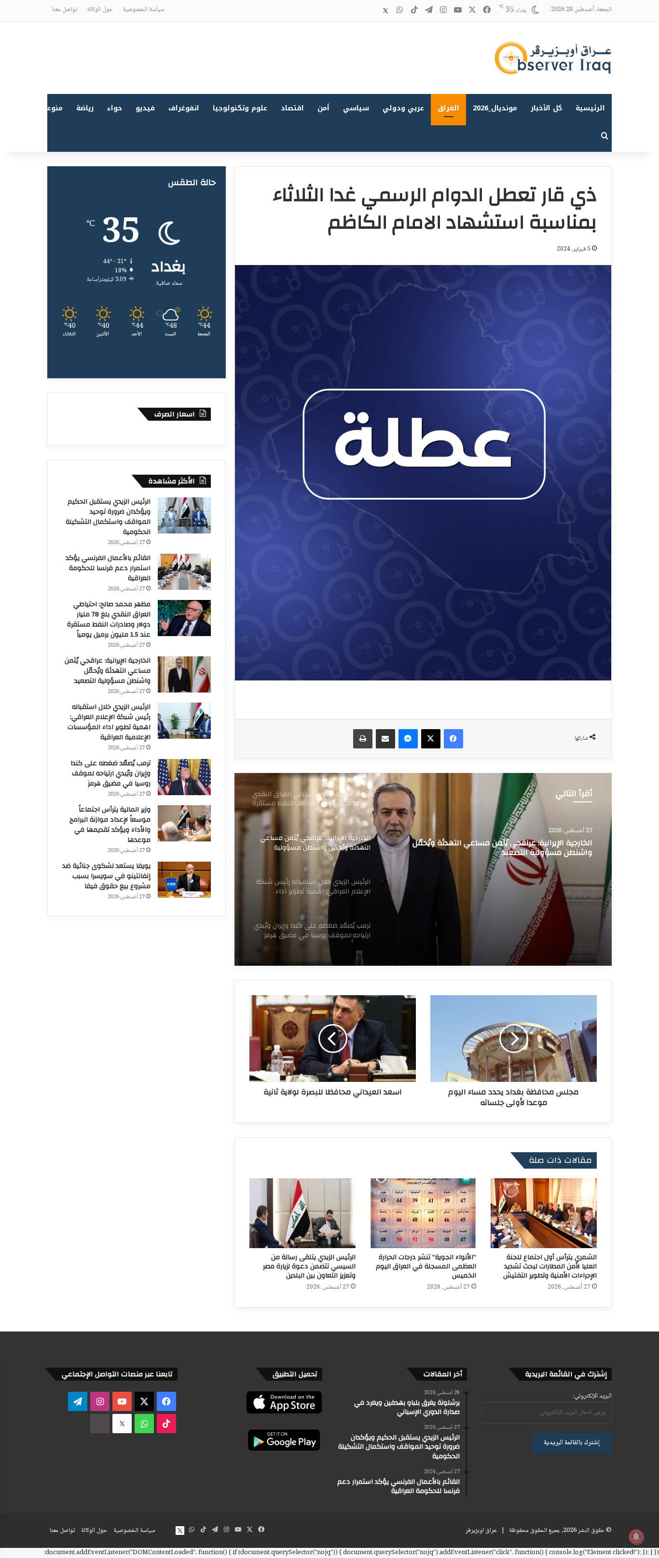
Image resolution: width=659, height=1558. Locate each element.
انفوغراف (183, 108)
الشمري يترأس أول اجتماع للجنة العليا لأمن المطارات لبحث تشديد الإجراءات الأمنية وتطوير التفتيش (550, 1266)
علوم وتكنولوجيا (240, 108)
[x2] (385, 10)
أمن (323, 108)
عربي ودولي (403, 108)
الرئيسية (590, 108)
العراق (448, 108)
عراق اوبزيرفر (481, 1530)
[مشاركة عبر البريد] (385, 738)
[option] (423, 869)
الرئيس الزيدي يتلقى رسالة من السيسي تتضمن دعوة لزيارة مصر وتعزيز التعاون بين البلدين (309, 1266)
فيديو (145, 108)
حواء (114, 108)
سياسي (356, 108)
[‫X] (430, 738)
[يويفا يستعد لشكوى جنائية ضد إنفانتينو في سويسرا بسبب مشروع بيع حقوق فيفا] (184, 880)
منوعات (51, 108)
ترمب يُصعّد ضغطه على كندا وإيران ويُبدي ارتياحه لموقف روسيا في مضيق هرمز (110, 773)
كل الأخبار (546, 108)
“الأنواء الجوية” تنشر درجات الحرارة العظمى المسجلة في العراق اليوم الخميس (426, 1266)
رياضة (85, 108)
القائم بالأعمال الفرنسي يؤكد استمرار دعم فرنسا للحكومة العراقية (108, 568)
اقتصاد (292, 108)
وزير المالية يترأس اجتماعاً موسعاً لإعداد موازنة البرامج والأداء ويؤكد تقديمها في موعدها (110, 824)
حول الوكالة (100, 9)
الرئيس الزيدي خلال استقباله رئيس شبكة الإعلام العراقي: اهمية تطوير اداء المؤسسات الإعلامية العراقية (109, 722)
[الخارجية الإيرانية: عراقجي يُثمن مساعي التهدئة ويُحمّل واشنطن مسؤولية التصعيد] (184, 674)
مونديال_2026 (495, 108)
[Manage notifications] (636, 1537)
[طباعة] (362, 738)
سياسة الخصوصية (144, 9)
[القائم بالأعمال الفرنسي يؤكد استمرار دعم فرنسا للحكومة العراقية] (184, 572)
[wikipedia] (371, 10)
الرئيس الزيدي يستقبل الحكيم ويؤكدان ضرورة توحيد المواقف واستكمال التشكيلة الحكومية (108, 516)
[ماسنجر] (408, 738)
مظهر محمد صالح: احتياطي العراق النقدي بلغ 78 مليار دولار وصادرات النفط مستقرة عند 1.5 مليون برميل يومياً (109, 619)
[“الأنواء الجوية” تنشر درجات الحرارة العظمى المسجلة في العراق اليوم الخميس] (423, 1213)
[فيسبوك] (453, 738)
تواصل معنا (64, 9)
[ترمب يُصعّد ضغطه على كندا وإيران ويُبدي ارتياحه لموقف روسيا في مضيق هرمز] (184, 777)
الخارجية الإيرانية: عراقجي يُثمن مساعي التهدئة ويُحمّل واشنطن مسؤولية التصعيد (108, 670)
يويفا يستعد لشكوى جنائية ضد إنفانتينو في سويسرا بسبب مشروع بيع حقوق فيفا (106, 876)
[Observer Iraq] (553, 58)
